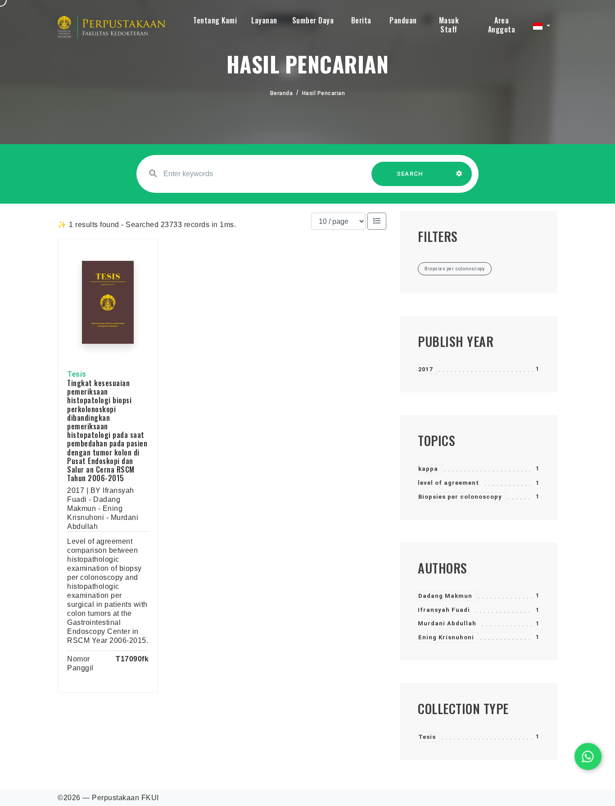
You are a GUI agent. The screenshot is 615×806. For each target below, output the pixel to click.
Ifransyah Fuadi (444, 609)
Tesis (427, 736)
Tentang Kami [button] (215, 20)
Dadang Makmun (445, 595)
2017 (425, 369)
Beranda (281, 93)
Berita (361, 20)
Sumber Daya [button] (313, 20)
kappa (428, 468)
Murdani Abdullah (447, 623)
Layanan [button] (264, 20)
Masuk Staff (449, 25)
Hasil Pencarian (323, 93)
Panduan (403, 20)
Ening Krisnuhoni (446, 637)
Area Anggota (502, 25)
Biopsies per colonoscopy (460, 496)
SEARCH (410, 173)
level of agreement (448, 482)
